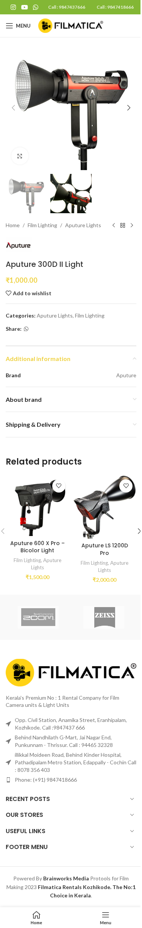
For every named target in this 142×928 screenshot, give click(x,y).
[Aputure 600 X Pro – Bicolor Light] (37, 506)
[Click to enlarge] (19, 155)
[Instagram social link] (13, 7)
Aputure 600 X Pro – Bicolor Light (37, 547)
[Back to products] (122, 225)
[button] (13, 107)
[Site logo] (72, 25)
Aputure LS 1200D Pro (104, 549)
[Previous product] (113, 225)
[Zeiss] (103, 617)
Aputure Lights (83, 225)
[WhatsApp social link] (35, 7)
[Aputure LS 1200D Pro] (105, 507)
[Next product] (131, 225)
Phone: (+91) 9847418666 (46, 779)
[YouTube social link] (24, 7)
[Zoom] (38, 617)
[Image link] (71, 672)
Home (13, 225)
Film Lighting (42, 225)
